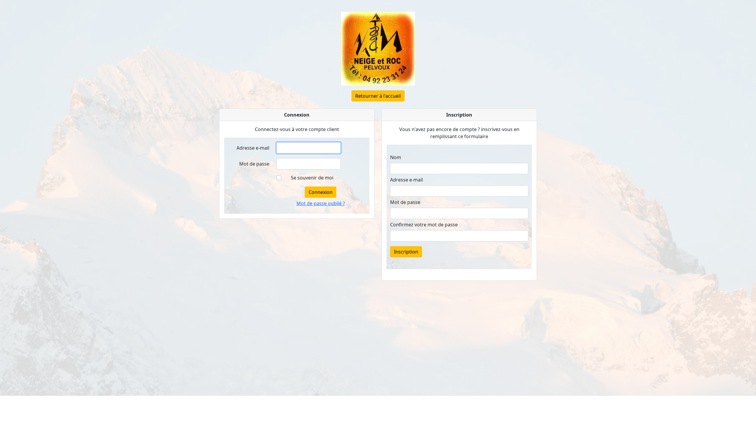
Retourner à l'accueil (378, 96)
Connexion (321, 192)
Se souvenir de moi (312, 177)
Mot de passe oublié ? (320, 203)
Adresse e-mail (253, 148)
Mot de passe (254, 164)
